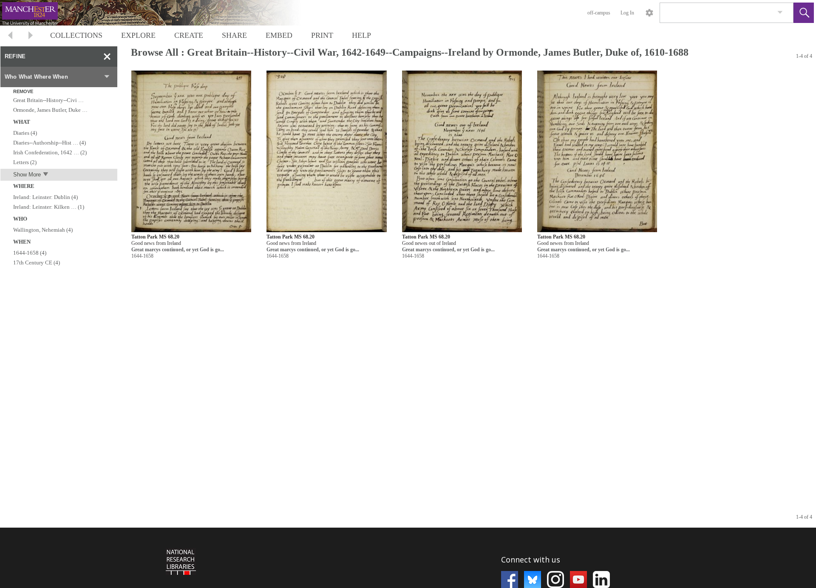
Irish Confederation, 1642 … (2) (50, 152)
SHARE (234, 35)
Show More (27, 174)
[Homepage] (160, 13)
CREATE (188, 35)
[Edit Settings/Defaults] (649, 13)
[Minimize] (107, 56)
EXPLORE (138, 35)
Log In (627, 13)
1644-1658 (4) (29, 253)
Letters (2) (25, 162)
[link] (780, 12)
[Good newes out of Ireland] (462, 151)
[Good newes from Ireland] (597, 151)
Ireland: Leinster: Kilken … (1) (48, 207)
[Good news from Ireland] (191, 151)
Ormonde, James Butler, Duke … (50, 110)
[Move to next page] (30, 36)
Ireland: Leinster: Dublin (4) (45, 197)
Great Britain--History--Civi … (48, 100)
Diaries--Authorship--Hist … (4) (49, 142)
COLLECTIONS (76, 35)
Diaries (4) (25, 133)
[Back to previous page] (10, 36)
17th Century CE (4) (36, 262)
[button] (803, 13)
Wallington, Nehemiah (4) (43, 230)
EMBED (279, 35)
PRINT (322, 35)
